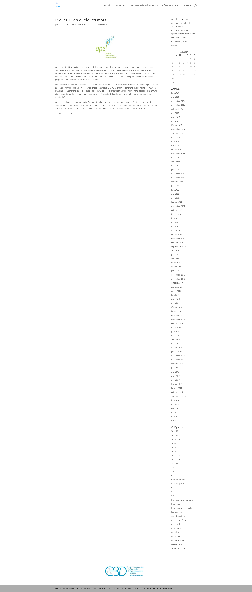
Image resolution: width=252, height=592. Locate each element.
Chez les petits (177, 483)
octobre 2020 (177, 242)
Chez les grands (178, 479)
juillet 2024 (176, 137)
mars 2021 (175, 226)
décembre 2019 (178, 275)
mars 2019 (175, 303)
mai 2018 (175, 335)
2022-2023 (175, 451)
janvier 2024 (176, 149)
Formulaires (176, 512)
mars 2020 (175, 262)
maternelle (176, 524)
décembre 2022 (178, 173)
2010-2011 (175, 431)
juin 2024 (175, 141)
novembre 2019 (178, 279)
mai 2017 (175, 372)
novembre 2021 (178, 206)
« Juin (173, 82)
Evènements (176, 504)
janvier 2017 (176, 388)
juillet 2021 (176, 214)
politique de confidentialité (159, 588)
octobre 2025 (177, 109)
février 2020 (176, 266)
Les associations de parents (143, 5)
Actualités (120, 5)
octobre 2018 (177, 323)
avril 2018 (175, 339)
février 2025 (176, 125)
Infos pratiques (169, 5)
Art (172, 471)
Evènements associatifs (181, 508)
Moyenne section (178, 528)
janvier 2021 (176, 234)
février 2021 (176, 230)
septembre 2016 (178, 396)
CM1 (173, 487)
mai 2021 (175, 222)
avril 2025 (175, 117)
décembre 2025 (178, 101)
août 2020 (175, 250)
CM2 (173, 491)
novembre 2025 (178, 105)
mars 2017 (175, 380)
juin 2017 (175, 368)
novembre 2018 (178, 319)
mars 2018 (175, 343)
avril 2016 (175, 408)
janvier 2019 (176, 311)
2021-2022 (175, 447)
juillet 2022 (176, 186)
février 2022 (176, 202)
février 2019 (176, 307)
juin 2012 (175, 416)
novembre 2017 (178, 360)
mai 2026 (175, 97)
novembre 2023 (178, 153)
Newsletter (176, 532)
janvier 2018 (176, 351)
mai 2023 (175, 157)
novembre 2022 (178, 177)
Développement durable (182, 500)
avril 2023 (175, 161)
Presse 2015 (176, 544)
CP (172, 496)
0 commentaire (100, 25)
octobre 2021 (177, 210)
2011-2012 (175, 435)
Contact (185, 5)
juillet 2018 (176, 327)
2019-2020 (175, 439)
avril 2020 (175, 258)
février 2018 (176, 347)
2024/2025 (175, 455)
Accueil (107, 5)
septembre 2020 (178, 246)
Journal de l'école (178, 520)
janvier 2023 (176, 169)
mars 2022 (175, 198)
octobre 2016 (177, 392)
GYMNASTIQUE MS (179, 41)
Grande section (178, 516)
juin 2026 (175, 93)
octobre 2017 (177, 363)
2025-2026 (175, 459)
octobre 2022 (177, 181)
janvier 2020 (176, 270)
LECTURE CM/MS (178, 37)
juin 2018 (175, 331)
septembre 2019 (178, 287)
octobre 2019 (177, 283)
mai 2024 (175, 145)
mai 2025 (175, 113)
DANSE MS (176, 45)
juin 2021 (175, 218)
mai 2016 (175, 404)
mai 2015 (175, 412)
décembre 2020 (178, 238)
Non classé (176, 536)
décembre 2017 (178, 355)
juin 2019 (175, 295)
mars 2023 (175, 165)
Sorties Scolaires (178, 548)
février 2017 (176, 384)
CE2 (173, 475)
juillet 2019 (176, 291)
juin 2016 (175, 400)
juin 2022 (175, 190)
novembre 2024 (178, 129)
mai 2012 (175, 420)
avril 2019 (175, 299)
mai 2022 (175, 194)
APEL (61, 25)
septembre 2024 (178, 133)
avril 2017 (175, 376)
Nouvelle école (177, 540)
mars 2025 (175, 121)
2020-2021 (175, 443)
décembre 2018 (178, 315)
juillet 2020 (176, 254)
